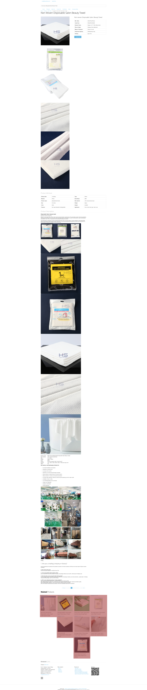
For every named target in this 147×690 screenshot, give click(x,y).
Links (84, 689)
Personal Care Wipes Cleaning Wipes (81, 672)
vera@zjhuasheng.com (46, 1)
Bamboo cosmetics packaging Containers (71, 688)
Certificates (65, 9)
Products (48, 9)
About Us (53, 9)
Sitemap (88, 689)
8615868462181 (48, 673)
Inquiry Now (78, 37)
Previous (64, 587)
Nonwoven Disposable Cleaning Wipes (81, 671)
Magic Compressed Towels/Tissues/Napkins (78, 670)
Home (43, 9)
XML (86, 689)
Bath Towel (49, 10)
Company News (75, 9)
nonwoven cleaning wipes (82, 688)
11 (81, 587)
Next (84, 587)
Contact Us (59, 9)
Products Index (80, 689)
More (69, 9)
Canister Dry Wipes (78, 669)
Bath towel (46, 664)
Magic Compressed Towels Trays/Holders (82, 673)
